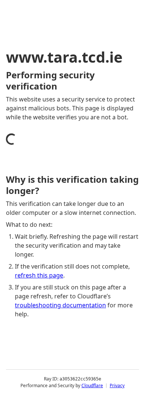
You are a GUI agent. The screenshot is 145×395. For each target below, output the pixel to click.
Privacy (117, 385)
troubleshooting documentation (60, 305)
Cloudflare (92, 385)
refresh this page (39, 275)
